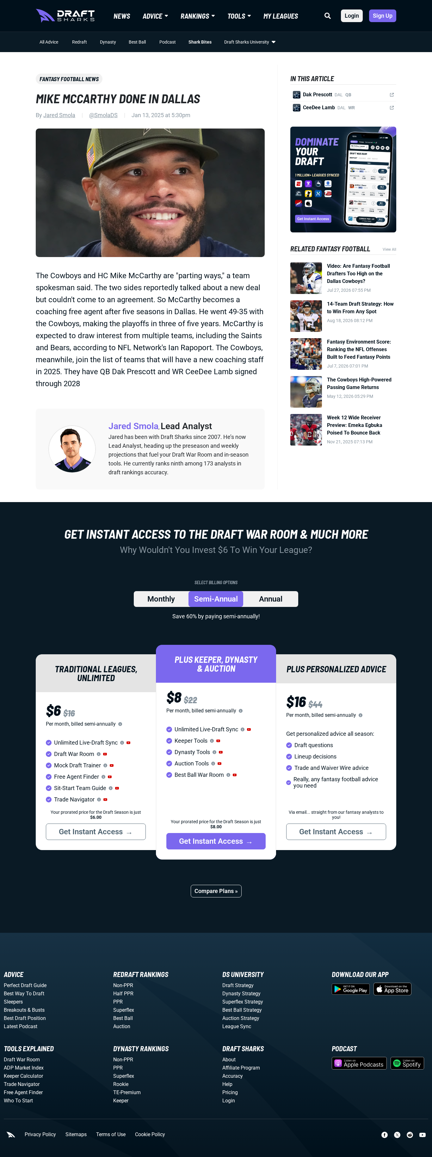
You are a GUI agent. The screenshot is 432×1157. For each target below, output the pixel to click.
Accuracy (232, 1076)
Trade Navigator (22, 1084)
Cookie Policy (150, 1134)
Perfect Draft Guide (25, 985)
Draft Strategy (238, 985)
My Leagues (280, 15)
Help (227, 1084)
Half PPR (123, 994)
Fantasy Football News (69, 78)
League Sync (236, 1026)
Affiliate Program (241, 1068)
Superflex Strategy (242, 1002)
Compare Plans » (216, 891)
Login (352, 15)
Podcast (167, 42)
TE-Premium (127, 1092)
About (229, 1060)
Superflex (123, 1010)
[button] (128, 743)
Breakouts (15, 1010)
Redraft (79, 42)
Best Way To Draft (24, 994)
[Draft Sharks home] (65, 16)
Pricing (230, 1092)
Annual (270, 599)
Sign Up (382, 15)
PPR (118, 1002)
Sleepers (13, 1002)
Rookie (120, 1084)
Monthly (161, 599)
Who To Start (18, 1101)
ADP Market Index (24, 1068)
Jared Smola (59, 115)
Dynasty (108, 42)
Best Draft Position (25, 1018)
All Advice (49, 42)
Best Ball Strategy (242, 1010)
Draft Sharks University (246, 42)
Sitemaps (76, 1134)
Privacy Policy (40, 1134)
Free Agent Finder (23, 1092)
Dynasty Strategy (241, 994)
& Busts (36, 1010)
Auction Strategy (240, 1018)
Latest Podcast (20, 1026)
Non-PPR (123, 985)
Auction (121, 1026)
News (122, 15)
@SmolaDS (103, 115)
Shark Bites (200, 42)
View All (389, 249)
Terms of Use (111, 1134)
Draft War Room (22, 1060)
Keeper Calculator (23, 1076)
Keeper (120, 1101)
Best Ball (137, 42)
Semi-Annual (216, 599)
